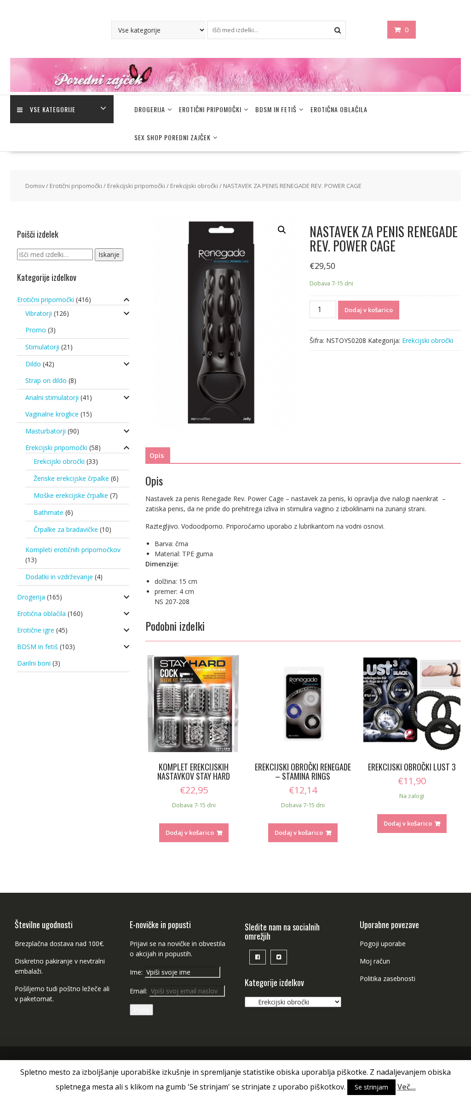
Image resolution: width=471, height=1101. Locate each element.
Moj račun (375, 961)
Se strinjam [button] (371, 1087)
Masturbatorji (45, 431)
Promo (35, 329)
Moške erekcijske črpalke (71, 495)
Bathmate (48, 512)
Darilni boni (34, 663)
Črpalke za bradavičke (66, 529)
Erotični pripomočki (210, 109)
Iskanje (109, 254)
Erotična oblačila (339, 109)
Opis (156, 455)
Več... (406, 1087)
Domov (35, 186)
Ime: (137, 972)
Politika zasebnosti (387, 978)
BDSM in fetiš (276, 109)
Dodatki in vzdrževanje (59, 576)
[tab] (156, 455)
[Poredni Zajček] (235, 89)
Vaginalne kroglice (52, 414)
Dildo (33, 363)
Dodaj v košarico (369, 310)
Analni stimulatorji (52, 397)
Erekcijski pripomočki (136, 186)
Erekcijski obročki (194, 186)
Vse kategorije (52, 109)
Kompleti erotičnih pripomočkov (73, 549)
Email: (139, 991)
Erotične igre (35, 630)
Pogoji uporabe (383, 943)
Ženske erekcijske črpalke (71, 478)
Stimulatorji (42, 346)
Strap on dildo (46, 380)
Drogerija (149, 109)
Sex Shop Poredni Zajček (172, 137)
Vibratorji (38, 313)
